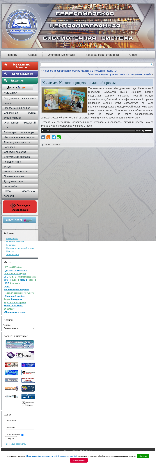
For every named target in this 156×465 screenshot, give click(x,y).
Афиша (32, 54)
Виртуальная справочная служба (20, 100)
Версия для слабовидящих (20, 207)
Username (11, 420)
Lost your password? (16, 444)
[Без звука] (143, 130)
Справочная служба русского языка (20, 115)
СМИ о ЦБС (11, 93)
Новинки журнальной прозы (20, 248)
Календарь (10, 147)
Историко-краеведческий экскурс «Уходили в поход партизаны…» (80, 70)
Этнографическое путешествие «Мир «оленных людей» (119, 74)
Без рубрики (12, 238)
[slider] (149, 130)
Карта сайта (11, 186)
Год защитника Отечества (21, 66)
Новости (12, 54)
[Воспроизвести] (42, 130)
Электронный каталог (61, 54)
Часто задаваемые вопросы (20, 193)
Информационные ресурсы (19, 137)
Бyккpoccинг (22, 80)
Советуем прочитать (15, 152)
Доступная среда (13, 181)
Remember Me (13, 434)
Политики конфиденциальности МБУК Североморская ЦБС (51, 456)
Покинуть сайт (79, 460)
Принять (143, 456)
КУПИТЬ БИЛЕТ (14, 220)
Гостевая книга (12, 161)
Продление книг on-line (17, 108)
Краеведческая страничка (102, 54)
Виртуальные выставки (17, 157)
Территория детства (22, 73)
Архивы (7, 325)
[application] (97, 130)
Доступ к (14, 87)
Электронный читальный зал (20, 125)
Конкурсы (11, 245)
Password (10, 427)
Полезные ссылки (14, 176)
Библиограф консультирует (19, 132)
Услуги (7, 166)
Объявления (12, 254)
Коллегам (55, 144)
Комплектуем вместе (16, 171)
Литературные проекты (17, 142)
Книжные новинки (15, 241)
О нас (133, 54)
